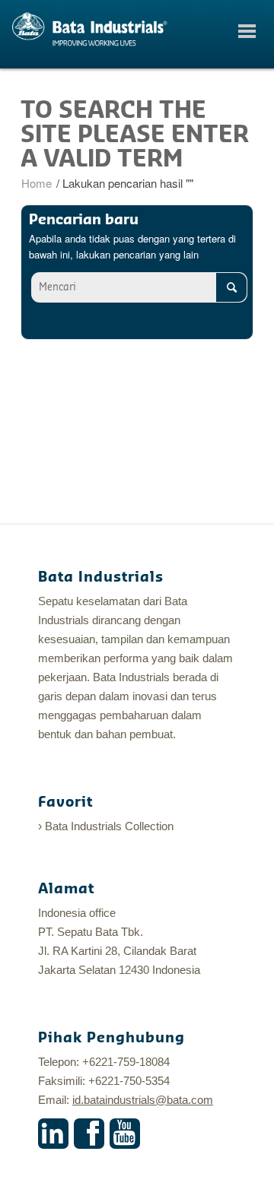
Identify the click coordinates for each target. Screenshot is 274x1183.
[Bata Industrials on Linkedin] (53, 1133)
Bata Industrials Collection (109, 826)
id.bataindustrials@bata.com (142, 1099)
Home (36, 183)
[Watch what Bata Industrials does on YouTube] (125, 1133)
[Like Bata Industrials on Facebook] (89, 1133)
